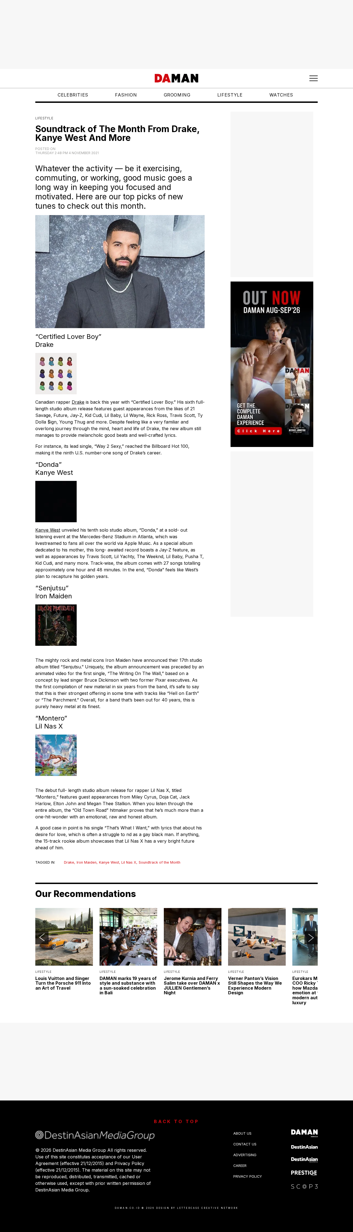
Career (240, 1166)
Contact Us (244, 1144)
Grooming (177, 95)
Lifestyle (230, 95)
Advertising (244, 1155)
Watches (281, 95)
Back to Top (176, 1121)
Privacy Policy (247, 1176)
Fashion (126, 95)
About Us (242, 1133)
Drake (78, 402)
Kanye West (47, 530)
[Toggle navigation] (313, 78)
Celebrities (73, 95)
